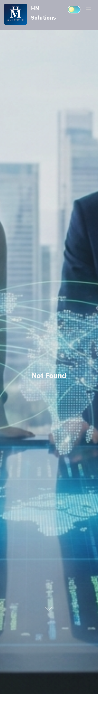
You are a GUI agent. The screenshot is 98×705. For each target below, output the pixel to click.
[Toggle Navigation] (88, 9)
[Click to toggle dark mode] (74, 10)
